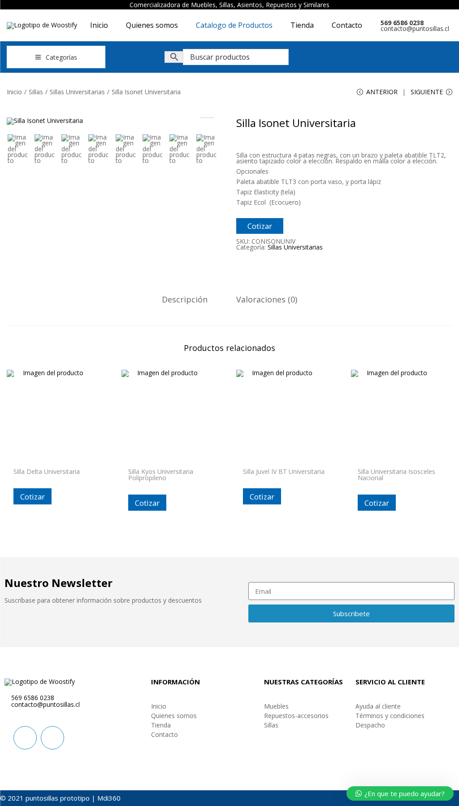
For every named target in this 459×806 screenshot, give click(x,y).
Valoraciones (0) (266, 299)
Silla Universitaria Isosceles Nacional (396, 474)
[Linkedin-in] (25, 737)
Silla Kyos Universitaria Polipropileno (160, 474)
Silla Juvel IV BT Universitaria (284, 471)
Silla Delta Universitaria (46, 471)
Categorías (61, 57)
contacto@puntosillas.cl (415, 28)
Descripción (185, 299)
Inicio (14, 92)
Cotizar (259, 226)
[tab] (185, 299)
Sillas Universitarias (77, 92)
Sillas (36, 92)
